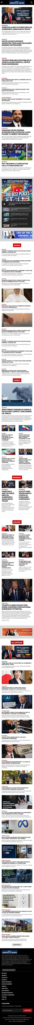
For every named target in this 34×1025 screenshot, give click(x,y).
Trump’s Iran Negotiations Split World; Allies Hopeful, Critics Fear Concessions (16, 62)
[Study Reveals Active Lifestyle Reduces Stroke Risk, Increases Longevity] (17, 777)
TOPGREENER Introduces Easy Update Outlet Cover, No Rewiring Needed (17, 912)
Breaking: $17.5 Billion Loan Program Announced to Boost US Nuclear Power (15, 371)
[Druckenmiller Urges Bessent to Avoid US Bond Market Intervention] (17, 751)
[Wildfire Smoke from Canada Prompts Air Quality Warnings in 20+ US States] (17, 320)
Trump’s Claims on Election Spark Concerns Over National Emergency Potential (16, 607)
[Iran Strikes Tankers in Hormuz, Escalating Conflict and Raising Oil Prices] (17, 394)
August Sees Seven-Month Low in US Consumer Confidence (25, 495)
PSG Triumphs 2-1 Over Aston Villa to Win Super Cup (15, 165)
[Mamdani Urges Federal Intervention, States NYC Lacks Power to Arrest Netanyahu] (17, 118)
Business (5, 25)
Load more (16, 944)
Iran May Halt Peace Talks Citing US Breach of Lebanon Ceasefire (8, 460)
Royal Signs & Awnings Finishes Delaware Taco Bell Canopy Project (15, 936)
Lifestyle (4, 786)
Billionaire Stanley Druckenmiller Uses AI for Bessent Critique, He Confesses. (16, 713)
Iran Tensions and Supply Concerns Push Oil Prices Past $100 (16, 80)
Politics (4, 88)
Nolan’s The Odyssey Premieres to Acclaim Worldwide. (16, 99)
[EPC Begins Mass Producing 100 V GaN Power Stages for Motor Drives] (17, 876)
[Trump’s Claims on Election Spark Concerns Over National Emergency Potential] (17, 590)
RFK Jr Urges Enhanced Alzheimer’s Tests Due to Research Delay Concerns (17, 271)
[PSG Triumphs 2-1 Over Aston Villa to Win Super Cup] (17, 152)
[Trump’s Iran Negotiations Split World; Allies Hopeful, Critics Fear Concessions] (25, 452)
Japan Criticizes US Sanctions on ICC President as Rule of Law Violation (8, 537)
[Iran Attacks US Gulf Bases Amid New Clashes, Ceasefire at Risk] (25, 428)
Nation (4, 249)
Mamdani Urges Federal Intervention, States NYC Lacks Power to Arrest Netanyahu (16, 132)
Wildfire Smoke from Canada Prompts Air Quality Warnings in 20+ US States (16, 281)
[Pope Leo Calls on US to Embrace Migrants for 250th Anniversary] (17, 295)
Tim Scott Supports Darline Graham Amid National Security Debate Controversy (8, 565)
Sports (4, 39)
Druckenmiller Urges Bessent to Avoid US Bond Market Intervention (16, 762)
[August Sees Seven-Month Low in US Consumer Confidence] (25, 484)
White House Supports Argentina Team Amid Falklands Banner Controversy (17, 43)
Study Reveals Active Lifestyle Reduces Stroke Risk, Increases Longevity (15, 788)
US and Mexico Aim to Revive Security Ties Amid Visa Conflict (15, 90)
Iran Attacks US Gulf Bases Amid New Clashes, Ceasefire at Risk (24, 436)
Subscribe (27, 1010)
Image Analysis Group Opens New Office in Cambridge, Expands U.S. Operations (16, 862)
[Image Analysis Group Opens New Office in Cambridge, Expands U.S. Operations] (17, 851)
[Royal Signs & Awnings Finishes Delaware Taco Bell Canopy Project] (17, 925)
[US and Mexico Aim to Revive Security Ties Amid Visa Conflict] (25, 555)
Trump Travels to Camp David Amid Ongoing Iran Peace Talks (16, 361)
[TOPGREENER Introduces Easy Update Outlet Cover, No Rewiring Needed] (17, 901)
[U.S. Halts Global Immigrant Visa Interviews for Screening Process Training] (25, 528)
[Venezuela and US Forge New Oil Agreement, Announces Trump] (17, 15)
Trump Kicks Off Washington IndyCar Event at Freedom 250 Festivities (16, 261)
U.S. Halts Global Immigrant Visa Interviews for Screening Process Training (25, 537)
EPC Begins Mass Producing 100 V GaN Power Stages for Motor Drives (16, 887)
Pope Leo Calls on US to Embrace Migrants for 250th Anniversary (16, 306)
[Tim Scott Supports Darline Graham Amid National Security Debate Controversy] (8, 555)
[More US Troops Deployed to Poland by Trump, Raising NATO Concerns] (8, 428)
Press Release (6, 860)
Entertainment (6, 97)
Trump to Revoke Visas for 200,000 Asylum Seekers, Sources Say (16, 251)
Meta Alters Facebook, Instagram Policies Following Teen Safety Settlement (16, 838)
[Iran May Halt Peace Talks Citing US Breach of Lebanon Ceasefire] (8, 452)
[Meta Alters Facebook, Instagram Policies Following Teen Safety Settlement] (17, 827)
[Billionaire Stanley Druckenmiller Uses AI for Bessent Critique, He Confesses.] (17, 702)
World (4, 58)
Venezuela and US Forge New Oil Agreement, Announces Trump (17, 28)
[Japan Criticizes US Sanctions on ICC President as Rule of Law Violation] (8, 528)
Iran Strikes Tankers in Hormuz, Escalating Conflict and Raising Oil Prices (17, 412)
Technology (5, 711)
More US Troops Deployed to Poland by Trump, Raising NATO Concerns (7, 437)
